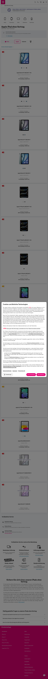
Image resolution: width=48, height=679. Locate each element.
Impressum (14, 371)
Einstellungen (8, 374)
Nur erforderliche (31, 374)
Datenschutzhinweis (7, 371)
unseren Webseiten (12, 333)
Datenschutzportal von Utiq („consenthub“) (12, 366)
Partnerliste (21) (21, 371)
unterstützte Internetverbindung (35, 333)
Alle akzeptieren (41, 374)
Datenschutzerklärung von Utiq (9, 367)
